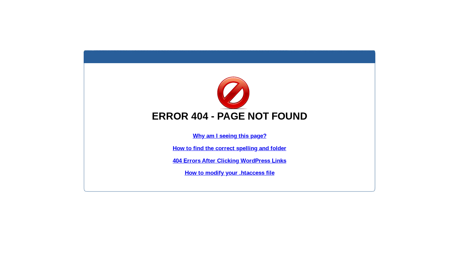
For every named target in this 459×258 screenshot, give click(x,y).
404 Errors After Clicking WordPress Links (229, 161)
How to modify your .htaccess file (230, 173)
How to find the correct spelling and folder (229, 148)
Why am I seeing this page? (229, 136)
